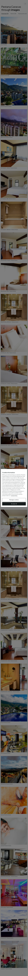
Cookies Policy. (14, 495)
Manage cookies (14, 499)
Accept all (14, 503)
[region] (14, 488)
